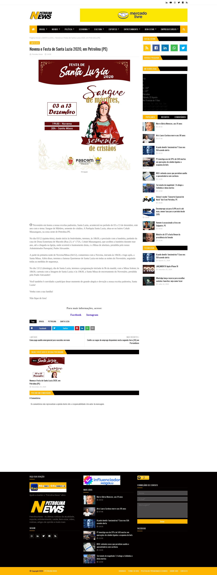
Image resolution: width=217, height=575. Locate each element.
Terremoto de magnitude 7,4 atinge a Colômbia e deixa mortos (169, 186)
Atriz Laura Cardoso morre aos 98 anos (170, 135)
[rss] (186, 2)
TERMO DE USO (133, 571)
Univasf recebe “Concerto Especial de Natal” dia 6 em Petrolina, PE (170, 198)
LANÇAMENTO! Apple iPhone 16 (167, 266)
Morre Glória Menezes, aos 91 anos (169, 123)
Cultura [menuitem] (98, 29)
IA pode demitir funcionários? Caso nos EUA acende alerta (170, 149)
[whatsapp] (174, 2)
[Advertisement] (52, 196)
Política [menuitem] (68, 29)
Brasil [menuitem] (42, 29)
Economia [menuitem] (83, 29)
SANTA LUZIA (47, 38)
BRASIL (41, 321)
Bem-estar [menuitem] (149, 29)
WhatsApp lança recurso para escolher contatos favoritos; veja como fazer (170, 279)
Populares (150, 117)
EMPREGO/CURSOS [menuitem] (168, 29)
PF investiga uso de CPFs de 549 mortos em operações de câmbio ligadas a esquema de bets (171, 161)
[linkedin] (166, 2)
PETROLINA (52, 321)
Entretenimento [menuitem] (131, 29)
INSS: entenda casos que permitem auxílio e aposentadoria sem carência (171, 175)
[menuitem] (33, 29)
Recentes (165, 117)
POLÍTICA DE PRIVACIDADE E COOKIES (154, 571)
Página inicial (35, 38)
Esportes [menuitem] (113, 29)
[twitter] (179, 2)
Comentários (180, 117)
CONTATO (183, 571)
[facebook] (182, 2)
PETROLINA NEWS (50, 571)
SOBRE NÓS (174, 571)
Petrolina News (37, 54)
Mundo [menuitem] (55, 29)
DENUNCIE (122, 571)
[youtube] (171, 2)
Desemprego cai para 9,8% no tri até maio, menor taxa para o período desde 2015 (170, 211)
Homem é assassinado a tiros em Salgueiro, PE (168, 224)
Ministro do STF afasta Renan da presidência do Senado (168, 236)
